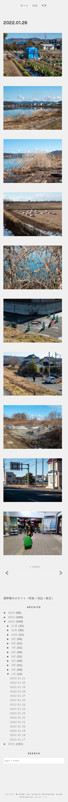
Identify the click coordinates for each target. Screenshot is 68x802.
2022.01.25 (18, 704)
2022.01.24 (18, 708)
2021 (12, 743)
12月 (15, 625)
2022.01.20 (18, 726)
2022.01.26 (18, 700)
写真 (44, 5)
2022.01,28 (18, 691)
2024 (12, 612)
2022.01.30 (18, 682)
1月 (14, 673)
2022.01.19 (18, 730)
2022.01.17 (18, 739)
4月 (14, 660)
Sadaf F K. (41, 797)
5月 (14, 656)
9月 (14, 639)
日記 (35, 5)
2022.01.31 (18, 678)
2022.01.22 (18, 717)
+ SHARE (35, 566)
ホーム (25, 5)
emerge (10, 794)
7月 (14, 647)
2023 (12, 617)
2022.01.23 (18, 713)
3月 (14, 665)
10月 (15, 634)
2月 (14, 669)
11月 (14, 630)
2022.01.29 (18, 687)
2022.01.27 (18, 695)
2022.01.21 (18, 722)
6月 (14, 652)
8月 (14, 643)
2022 (12, 621)
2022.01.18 (18, 735)
